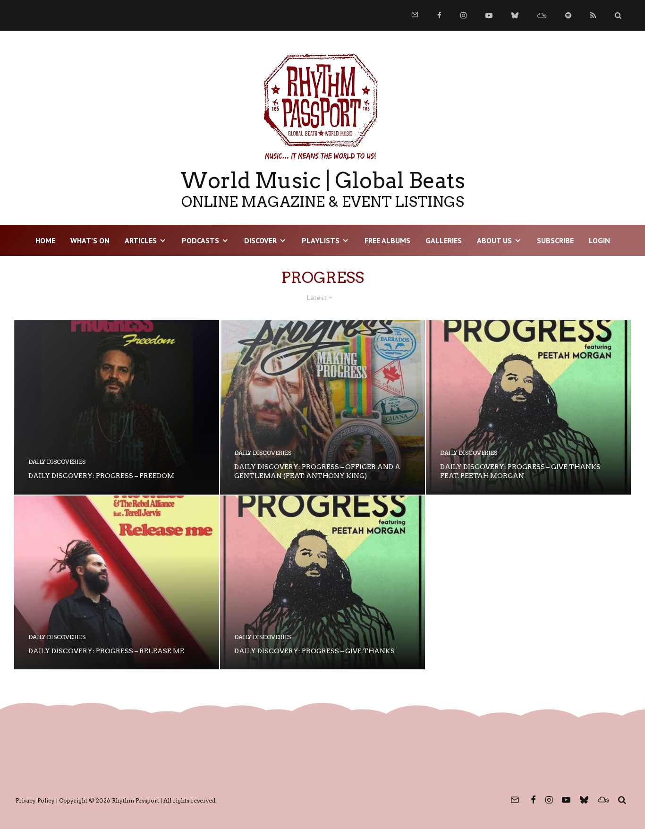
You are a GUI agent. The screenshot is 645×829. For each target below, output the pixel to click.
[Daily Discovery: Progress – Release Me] (116, 583)
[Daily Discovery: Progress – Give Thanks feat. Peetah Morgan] (528, 407)
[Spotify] (568, 15)
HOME (45, 240)
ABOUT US (494, 240)
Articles (141, 240)
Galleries (443, 240)
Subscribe (555, 240)
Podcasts (200, 240)
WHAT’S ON (90, 240)
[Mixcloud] (542, 15)
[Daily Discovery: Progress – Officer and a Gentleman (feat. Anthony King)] (322, 407)
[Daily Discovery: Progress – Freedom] (116, 407)
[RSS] (593, 15)
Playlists (320, 240)
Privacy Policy (35, 800)
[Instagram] (463, 15)
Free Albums (387, 240)
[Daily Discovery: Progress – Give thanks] (322, 583)
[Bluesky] (515, 15)
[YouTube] (489, 15)
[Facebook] (439, 15)
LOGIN (599, 240)
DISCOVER (260, 240)
